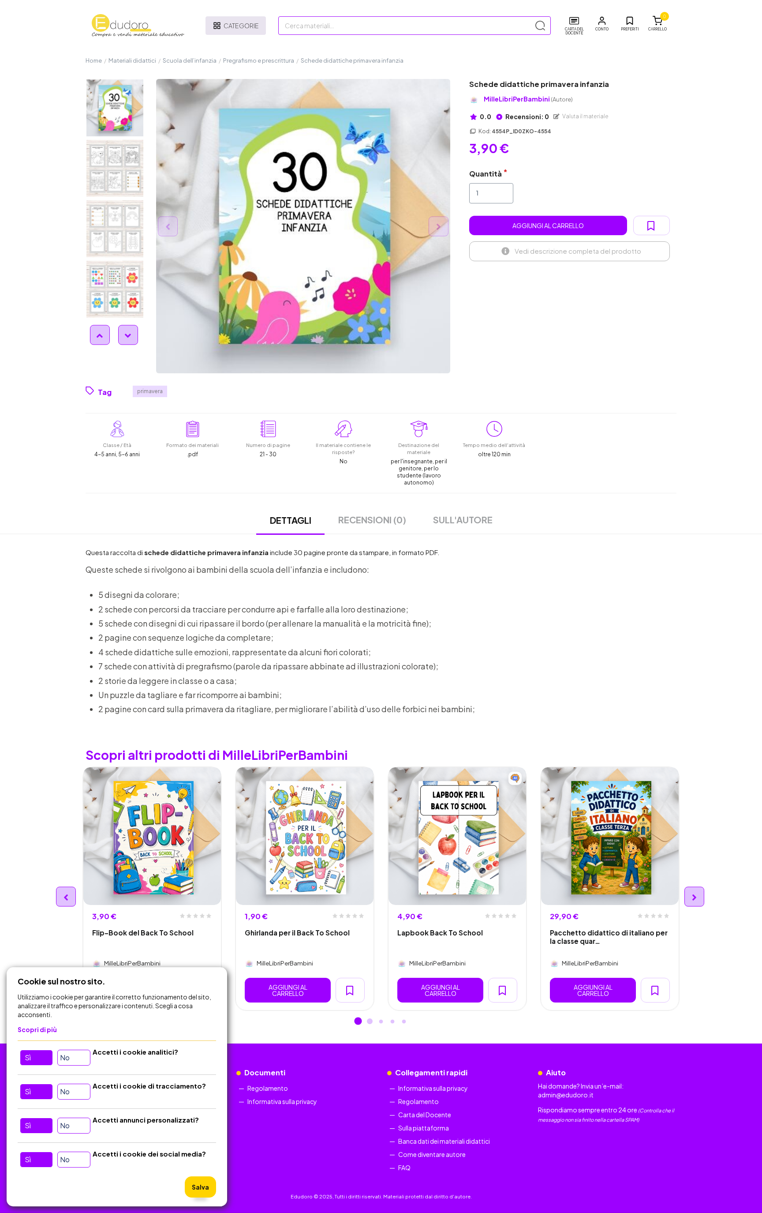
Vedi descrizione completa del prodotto (578, 251)
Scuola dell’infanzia (190, 60)
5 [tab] (404, 1022)
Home (94, 60)
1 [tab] (358, 1022)
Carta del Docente (424, 1115)
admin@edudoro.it (566, 1095)
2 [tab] (369, 1022)
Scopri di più (37, 1029)
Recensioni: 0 (526, 116)
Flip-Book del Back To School (143, 932)
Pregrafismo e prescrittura (258, 60)
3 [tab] (381, 1022)
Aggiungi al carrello (548, 225)
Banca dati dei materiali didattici (444, 1141)
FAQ (404, 1168)
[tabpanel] (152, 888)
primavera (150, 391)
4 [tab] (392, 1022)
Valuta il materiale (585, 116)
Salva (200, 1187)
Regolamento (267, 1088)
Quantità (485, 173)
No (65, 1057)
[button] (602, 24)
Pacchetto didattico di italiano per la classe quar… (609, 936)
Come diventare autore (432, 1154)
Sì (28, 1057)
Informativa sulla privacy (282, 1101)
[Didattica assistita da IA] (515, 778)
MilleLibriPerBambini (528, 99)
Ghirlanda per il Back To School (297, 932)
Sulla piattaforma (423, 1128)
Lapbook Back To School (440, 932)
